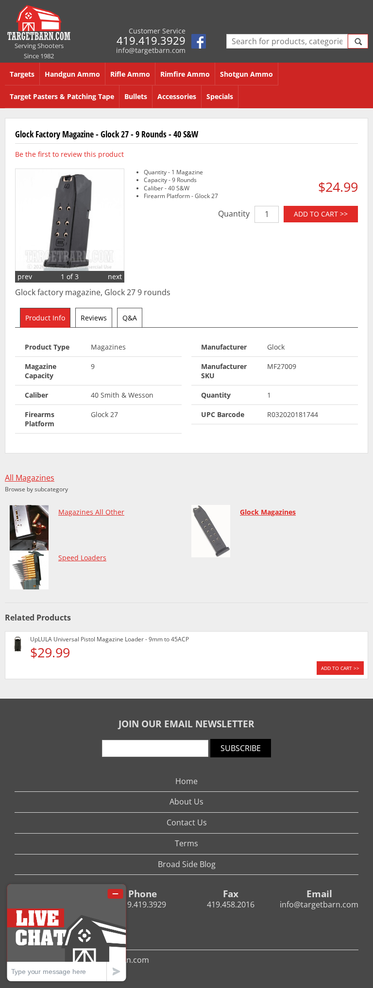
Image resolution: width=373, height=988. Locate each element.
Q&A (129, 317)
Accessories (176, 96)
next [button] (115, 276)
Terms (186, 843)
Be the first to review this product (69, 154)
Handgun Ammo (72, 74)
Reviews (94, 317)
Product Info (45, 317)
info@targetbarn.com (151, 50)
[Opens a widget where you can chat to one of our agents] (66, 932)
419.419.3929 (151, 40)
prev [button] (24, 276)
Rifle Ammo (130, 74)
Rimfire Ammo (185, 74)
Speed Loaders (82, 557)
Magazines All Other (91, 512)
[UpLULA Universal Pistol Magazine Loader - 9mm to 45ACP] (17, 645)
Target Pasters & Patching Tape (62, 96)
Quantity (234, 213)
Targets (22, 74)
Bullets (135, 96)
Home (186, 781)
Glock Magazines (268, 512)
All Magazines (29, 478)
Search (358, 41)
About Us (186, 801)
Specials (219, 96)
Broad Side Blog (187, 864)
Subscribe (240, 748)
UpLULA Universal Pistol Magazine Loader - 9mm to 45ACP (109, 639)
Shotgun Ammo (246, 74)
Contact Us (187, 822)
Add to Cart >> (321, 213)
